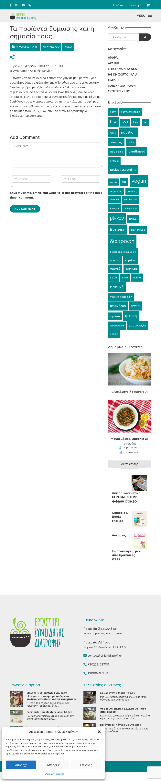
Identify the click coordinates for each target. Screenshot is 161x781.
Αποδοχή (21, 765)
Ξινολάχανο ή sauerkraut (130, 392)
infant (125, 122)
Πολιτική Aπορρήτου (54, 774)
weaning (132, 191)
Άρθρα (113, 57)
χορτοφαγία (137, 325)
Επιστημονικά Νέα (122, 69)
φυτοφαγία (117, 325)
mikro (113, 132)
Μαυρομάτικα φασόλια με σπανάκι (129, 441)
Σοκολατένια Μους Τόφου (117, 693)
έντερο (114, 208)
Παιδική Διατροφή (122, 86)
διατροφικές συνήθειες (123, 251)
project (114, 160)
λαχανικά (115, 268)
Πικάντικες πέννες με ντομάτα (120, 724)
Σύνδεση (118, 5)
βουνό (133, 219)
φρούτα (115, 316)
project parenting (123, 170)
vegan (139, 180)
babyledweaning (130, 112)
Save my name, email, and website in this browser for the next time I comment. (56, 195)
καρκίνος (130, 260)
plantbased (136, 151)
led (145, 122)
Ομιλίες (114, 80)
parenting (116, 142)
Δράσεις (114, 63)
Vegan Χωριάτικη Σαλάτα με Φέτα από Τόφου (123, 710)
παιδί (125, 277)
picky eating (116, 151)
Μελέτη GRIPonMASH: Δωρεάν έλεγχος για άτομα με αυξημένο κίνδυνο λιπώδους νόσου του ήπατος (52, 696)
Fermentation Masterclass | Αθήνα (49, 712)
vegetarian (116, 191)
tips (124, 181)
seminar (113, 182)
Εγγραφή (135, 5)
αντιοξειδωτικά (130, 208)
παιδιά (137, 277)
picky (131, 142)
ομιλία (113, 277)
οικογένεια (131, 268)
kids (135, 122)
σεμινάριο (118, 306)
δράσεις (115, 260)
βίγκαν (117, 218)
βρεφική (117, 229)
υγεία (135, 306)
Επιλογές (86, 765)
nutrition (128, 132)
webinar (114, 199)
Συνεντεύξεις (119, 91)
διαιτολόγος (138, 229)
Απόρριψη (53, 765)
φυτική (131, 315)
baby (113, 112)
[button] (99, 732)
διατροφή (122, 241)
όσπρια (114, 334)
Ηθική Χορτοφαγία (122, 74)
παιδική (117, 287)
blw (113, 121)
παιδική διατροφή (121, 297)
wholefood (130, 199)
